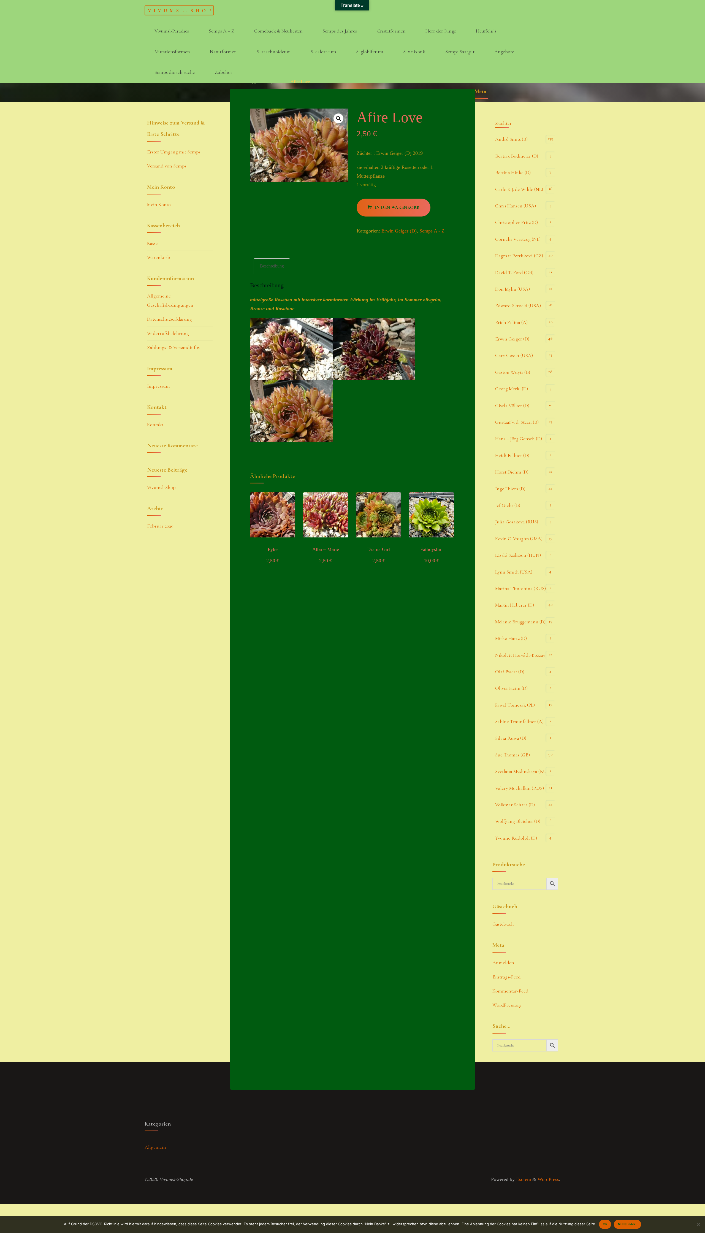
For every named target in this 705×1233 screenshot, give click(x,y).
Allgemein (155, 1147)
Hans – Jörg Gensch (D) (518, 439)
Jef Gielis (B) (507, 505)
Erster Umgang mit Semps (173, 152)
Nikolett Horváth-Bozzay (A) (524, 655)
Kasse (152, 243)
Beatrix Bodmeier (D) (516, 156)
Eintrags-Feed (506, 977)
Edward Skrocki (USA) (518, 305)
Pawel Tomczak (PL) (515, 705)
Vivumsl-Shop (180, 10)
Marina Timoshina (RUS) (520, 588)
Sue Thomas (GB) (512, 755)
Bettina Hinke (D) (513, 172)
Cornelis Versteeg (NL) (518, 239)
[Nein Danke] (698, 1224)
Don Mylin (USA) (512, 289)
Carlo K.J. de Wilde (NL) (519, 189)
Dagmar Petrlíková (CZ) (519, 256)
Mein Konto (159, 204)
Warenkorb (158, 257)
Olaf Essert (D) (509, 672)
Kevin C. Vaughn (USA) (519, 539)
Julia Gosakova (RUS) (516, 522)
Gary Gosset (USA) (514, 355)
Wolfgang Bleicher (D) (517, 821)
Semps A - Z (274, 81)
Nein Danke (627, 1224)
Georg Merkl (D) (511, 389)
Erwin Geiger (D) (399, 231)
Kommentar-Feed (510, 991)
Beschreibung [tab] (272, 266)
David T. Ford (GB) (514, 272)
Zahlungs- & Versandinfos (173, 347)
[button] (338, 118)
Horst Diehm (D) (511, 472)
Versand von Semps (166, 166)
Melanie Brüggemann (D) (520, 622)
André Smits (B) (511, 139)
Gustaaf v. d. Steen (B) (517, 422)
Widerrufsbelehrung (168, 333)
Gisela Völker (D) (512, 405)
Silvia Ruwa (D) (510, 738)
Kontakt (155, 424)
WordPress (548, 1179)
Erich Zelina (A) (511, 322)
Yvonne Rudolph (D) (516, 838)
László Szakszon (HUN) (518, 555)
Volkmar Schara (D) (515, 805)
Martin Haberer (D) (514, 605)
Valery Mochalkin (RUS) (519, 788)
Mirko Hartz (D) (511, 638)
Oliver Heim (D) (511, 688)
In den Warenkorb (397, 207)
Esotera (523, 1179)
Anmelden (503, 962)
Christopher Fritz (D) (516, 222)
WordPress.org (507, 1005)
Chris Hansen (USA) (515, 206)
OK (605, 1224)
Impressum (158, 386)
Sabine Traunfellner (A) (519, 721)
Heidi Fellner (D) (512, 455)
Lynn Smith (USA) (513, 572)
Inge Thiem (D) (510, 489)
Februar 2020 (160, 526)
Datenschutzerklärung (169, 319)
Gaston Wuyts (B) (512, 372)
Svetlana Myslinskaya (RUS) (523, 771)
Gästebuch (503, 924)
